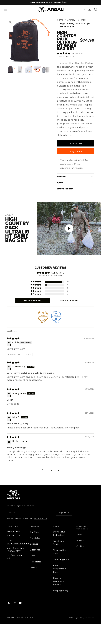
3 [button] (51, 470)
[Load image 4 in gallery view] (37, 69)
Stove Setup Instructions (59, 533)
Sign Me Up (64, 513)
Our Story (34, 532)
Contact (34, 544)
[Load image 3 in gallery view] (28, 69)
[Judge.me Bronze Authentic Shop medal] (43, 316)
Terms (79, 534)
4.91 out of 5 (57, 273)
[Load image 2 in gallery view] (20, 69)
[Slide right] (47, 69)
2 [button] (47, 470)
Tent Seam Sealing (58, 542)
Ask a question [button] (69, 300)
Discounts (35, 550)
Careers (33, 568)
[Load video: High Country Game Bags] (69, 228)
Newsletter (35, 538)
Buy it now (76, 151)
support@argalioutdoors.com (21, 543)
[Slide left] (10, 69)
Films (32, 556)
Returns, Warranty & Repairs (58, 581)
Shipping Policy (60, 590)
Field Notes (35, 562)
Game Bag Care (61, 559)
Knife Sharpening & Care (59, 568)
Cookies (80, 546)
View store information (71, 168)
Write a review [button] (32, 300)
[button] (5, 9)
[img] (13, 338)
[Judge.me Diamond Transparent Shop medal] (56, 316)
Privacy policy (40, 518)
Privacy (80, 540)
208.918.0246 (13, 535)
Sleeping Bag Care (59, 552)
